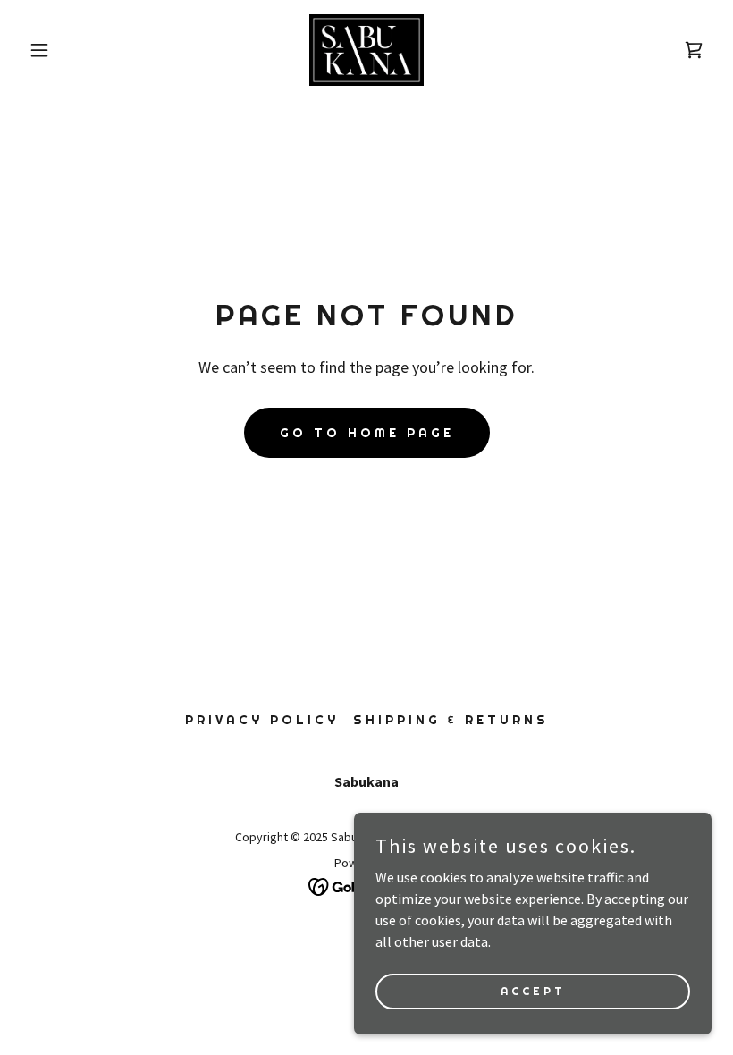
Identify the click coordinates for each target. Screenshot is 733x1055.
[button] (73, 50)
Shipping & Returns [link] (451, 720)
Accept (533, 990)
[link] (366, 50)
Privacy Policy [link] (262, 720)
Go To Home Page (367, 433)
